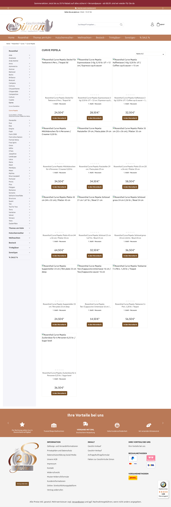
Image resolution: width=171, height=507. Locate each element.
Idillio (11, 148)
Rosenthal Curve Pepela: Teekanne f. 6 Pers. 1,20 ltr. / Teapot (130, 305)
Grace (11, 145)
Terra (11, 209)
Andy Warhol (13, 61)
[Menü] (167, 481)
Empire (11, 129)
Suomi (11, 201)
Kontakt (50, 468)
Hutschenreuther (16, 233)
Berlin (11, 75)
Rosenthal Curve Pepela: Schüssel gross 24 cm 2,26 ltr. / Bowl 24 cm (130, 236)
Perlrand (12, 179)
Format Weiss (14, 140)
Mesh (11, 165)
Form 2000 (13, 134)
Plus (10, 184)
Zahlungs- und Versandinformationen (62, 446)
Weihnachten (14, 238)
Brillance (12, 77)
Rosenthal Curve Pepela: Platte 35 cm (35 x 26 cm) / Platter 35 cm (130, 167)
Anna (11, 64)
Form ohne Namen (15, 137)
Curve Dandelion (14, 106)
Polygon (12, 187)
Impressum (51, 464)
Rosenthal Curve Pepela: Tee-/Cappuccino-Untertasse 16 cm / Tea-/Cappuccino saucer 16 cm (94, 305)
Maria (11, 162)
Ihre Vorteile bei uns (137, 446)
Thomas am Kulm (16, 228)
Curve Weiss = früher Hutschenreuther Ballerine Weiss (19, 115)
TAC (10, 204)
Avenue (11, 69)
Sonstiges (13, 252)
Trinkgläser (14, 248)
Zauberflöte (13, 223)
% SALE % (13, 257)
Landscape (13, 156)
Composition (13, 94)
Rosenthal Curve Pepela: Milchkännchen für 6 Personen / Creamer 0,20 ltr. (59, 167)
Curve (11, 103)
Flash (11, 131)
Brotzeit (12, 80)
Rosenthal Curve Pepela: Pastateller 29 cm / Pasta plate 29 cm (94, 167)
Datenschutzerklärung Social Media (61, 455)
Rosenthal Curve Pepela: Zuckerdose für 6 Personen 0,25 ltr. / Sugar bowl (59, 374)
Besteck (12, 243)
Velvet (11, 215)
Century (12, 86)
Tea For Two (13, 207)
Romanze (12, 190)
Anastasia (12, 58)
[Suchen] (121, 24)
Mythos (11, 173)
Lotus (11, 159)
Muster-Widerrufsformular (58, 477)
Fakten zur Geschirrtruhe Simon (101, 459)
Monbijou (12, 168)
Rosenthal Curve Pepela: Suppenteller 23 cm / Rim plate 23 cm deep (59, 305)
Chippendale (13, 91)
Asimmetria (13, 66)
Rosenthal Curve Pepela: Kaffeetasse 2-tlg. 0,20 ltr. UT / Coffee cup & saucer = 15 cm (130, 99)
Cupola (11, 100)
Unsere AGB (52, 459)
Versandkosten (78, 502)
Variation (12, 212)
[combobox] (98, 24)
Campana (12, 83)
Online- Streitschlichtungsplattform (61, 485)
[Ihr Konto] (152, 24)
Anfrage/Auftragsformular (99, 455)
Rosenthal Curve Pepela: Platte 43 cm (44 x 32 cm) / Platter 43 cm (59, 236)
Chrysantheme (14, 89)
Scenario (12, 193)
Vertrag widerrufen (22, 483)
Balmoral (12, 72)
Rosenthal (13, 51)
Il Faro (11, 151)
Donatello (12, 120)
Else (10, 126)
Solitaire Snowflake (16, 196)
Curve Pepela (13, 110)
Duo (10, 123)
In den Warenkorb (59, 118)
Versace (12, 218)
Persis (11, 182)
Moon (11, 170)
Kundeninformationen (56, 481)
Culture (11, 97)
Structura (12, 198)
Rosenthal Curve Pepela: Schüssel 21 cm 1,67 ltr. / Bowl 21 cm (95, 236)
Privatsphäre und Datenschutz (59, 450)
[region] (85, 3)
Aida (10, 55)
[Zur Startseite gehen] (29, 24)
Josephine (12, 154)
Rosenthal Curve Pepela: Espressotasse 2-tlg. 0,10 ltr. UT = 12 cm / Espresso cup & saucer (94, 99)
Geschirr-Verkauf (95, 450)
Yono (10, 221)
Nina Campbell (14, 176)
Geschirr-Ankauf (94, 446)
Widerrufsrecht (53, 472)
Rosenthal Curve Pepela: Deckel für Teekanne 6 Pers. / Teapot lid (59, 99)
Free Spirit (13, 143)
